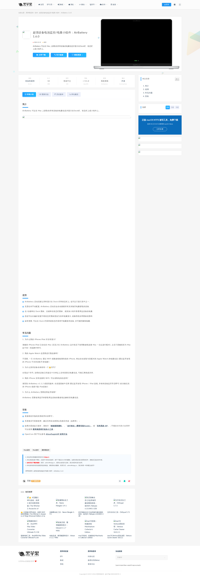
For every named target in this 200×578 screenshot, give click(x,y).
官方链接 (59, 55)
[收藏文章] (120, 481)
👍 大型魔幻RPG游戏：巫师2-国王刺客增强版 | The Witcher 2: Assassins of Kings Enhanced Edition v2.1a (33, 514)
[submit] (164, 557)
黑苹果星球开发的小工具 (43, 429)
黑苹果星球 (29, 13)
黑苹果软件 (45, 450)
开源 (123, 81)
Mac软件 (36, 450)
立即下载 (42, 55)
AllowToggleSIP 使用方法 (56, 434)
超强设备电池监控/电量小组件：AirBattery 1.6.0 (48, 471)
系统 (62, 564)
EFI (61, 556)
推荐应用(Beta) (94, 560)
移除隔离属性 (56, 426)
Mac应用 (27, 450)
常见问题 (149, 93)
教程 (62, 560)
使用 (147, 89)
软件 (36, 13)
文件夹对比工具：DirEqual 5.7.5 (118, 512)
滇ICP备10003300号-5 (113, 574)
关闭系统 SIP (102, 426)
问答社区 (91, 556)
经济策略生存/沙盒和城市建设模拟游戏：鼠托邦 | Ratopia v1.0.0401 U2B (90, 514)
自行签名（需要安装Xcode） (79, 426)
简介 (147, 86)
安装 (147, 96)
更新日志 (91, 564)
